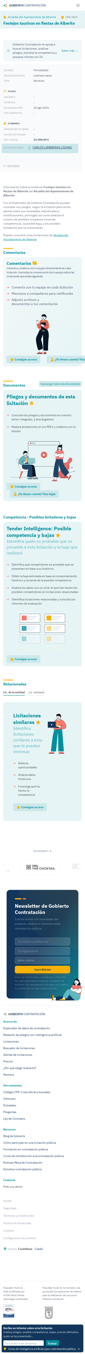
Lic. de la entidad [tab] (14, 692)
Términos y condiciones (18, 1216)
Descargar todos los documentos (60, 384)
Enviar (52, 1343)
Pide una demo (12, 1187)
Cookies (8, 1230)
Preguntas (9, 1112)
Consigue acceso (25, 359)
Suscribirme (42, 969)
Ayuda (7, 1201)
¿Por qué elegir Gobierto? (19, 1068)
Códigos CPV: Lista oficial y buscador (27, 1092)
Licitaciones (11, 1041)
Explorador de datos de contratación (26, 1028)
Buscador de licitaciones (19, 1048)
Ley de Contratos (14, 1118)
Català (39, 1249)
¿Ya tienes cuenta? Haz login (36, 494)
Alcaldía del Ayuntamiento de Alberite (32, 17)
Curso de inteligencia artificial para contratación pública (42, 1349)
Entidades (9, 1105)
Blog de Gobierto (14, 1136)
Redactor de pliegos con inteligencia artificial (32, 1035)
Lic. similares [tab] (36, 692)
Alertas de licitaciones (17, 1055)
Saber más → (69, 50)
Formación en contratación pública (25, 1149)
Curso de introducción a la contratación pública (33, 1156)
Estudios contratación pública (22, 1169)
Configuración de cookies (19, 1238)
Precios (8, 1061)
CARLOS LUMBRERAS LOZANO (52, 147)
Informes (9, 1099)
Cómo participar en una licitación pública (29, 1143)
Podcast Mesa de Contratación (22, 1162)
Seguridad (9, 1208)
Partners (8, 1075)
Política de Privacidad (17, 1223)
